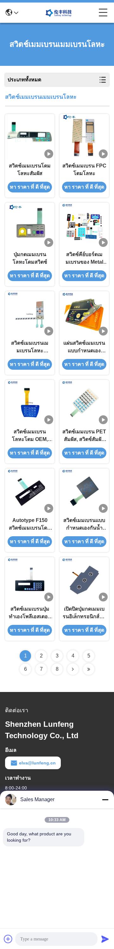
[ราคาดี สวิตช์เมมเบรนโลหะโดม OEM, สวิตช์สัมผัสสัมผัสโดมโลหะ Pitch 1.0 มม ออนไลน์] (30, 402)
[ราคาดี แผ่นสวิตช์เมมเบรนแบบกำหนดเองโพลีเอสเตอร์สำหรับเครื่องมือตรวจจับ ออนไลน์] (84, 314)
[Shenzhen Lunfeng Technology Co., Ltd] (58, 12)
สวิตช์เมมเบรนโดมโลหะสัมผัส (30, 169)
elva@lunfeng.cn (37, 762)
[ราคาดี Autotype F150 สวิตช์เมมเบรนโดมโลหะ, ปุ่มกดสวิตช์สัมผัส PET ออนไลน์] (30, 491)
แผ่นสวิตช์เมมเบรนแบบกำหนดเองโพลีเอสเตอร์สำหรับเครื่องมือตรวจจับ (84, 347)
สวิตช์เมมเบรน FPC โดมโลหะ (84, 169)
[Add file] (8, 939)
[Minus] (105, 799)
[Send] (105, 939)
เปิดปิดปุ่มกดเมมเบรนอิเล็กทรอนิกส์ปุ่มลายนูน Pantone (84, 613)
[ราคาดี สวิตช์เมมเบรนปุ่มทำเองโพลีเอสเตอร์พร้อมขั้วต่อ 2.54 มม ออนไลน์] (30, 580)
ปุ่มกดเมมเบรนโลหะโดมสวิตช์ (30, 258)
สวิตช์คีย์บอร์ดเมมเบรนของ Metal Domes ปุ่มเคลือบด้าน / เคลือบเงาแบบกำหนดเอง (84, 259)
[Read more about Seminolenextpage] (73, 669)
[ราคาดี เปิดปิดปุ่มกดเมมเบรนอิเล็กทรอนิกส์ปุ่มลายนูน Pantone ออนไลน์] (84, 580)
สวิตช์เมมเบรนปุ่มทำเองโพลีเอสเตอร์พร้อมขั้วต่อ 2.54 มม (30, 613)
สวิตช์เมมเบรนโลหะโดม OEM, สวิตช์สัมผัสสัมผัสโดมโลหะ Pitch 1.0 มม (30, 436)
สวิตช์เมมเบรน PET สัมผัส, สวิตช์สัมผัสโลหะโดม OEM (84, 436)
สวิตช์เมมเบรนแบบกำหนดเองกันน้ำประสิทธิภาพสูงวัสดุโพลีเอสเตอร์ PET (84, 525)
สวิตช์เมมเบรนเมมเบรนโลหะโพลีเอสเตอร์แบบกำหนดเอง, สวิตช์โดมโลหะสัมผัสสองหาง (30, 347)
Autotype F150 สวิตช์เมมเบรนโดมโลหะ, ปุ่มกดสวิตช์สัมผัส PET (30, 525)
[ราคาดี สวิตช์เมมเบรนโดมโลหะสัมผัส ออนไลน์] (30, 137)
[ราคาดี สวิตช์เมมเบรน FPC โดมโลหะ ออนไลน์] (84, 137)
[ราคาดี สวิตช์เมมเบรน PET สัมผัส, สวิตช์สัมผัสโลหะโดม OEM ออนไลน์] (84, 402)
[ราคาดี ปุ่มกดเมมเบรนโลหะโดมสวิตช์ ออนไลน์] (30, 225)
